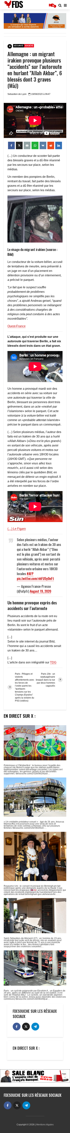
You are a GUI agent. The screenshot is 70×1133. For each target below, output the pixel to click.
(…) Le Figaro (16, 528)
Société (29, 46)
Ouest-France (16, 326)
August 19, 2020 (40, 591)
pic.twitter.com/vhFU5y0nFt (35, 578)
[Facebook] (17, 1026)
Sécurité (18, 46)
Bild (10, 254)
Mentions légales (45, 1124)
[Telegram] (35, 1026)
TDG (53, 662)
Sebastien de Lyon (17, 94)
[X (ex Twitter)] (26, 1026)
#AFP (30, 573)
